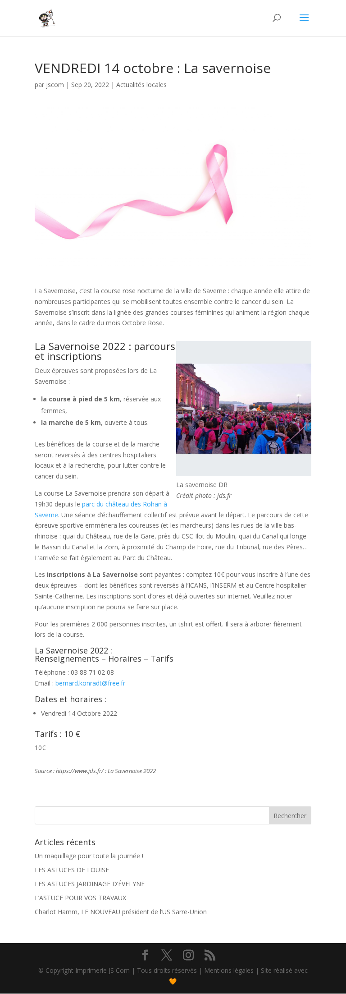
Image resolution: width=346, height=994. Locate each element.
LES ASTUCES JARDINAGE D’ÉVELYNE (90, 883)
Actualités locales (141, 84)
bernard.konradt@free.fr (90, 683)
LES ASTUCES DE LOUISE (72, 869)
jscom (55, 84)
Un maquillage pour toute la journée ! (89, 855)
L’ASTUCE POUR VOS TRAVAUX (80, 897)
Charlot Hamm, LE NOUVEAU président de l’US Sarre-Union (121, 911)
